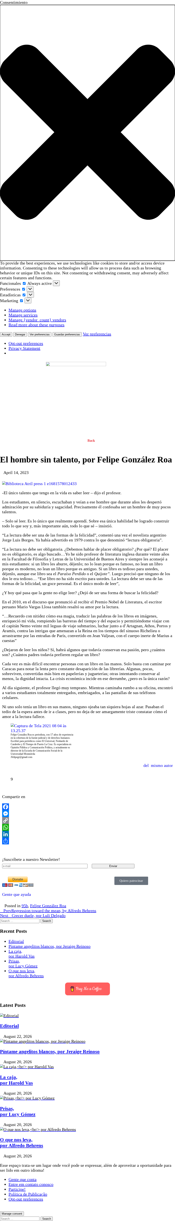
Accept (6, 334)
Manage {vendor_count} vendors (37, 319)
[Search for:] (20, 920)
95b (25, 905)
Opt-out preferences (26, 343)
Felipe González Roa (48, 905)
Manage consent (12, 1213)
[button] (87, 133)
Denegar (20, 334)
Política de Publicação (28, 1194)
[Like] (6, 779)
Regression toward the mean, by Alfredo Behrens (49, 910)
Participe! (17, 1189)
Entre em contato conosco (31, 1184)
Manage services (23, 315)
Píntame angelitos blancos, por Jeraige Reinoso (49, 946)
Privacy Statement (24, 348)
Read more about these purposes (36, 324)
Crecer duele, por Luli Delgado (33, 915)
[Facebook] (87, 806)
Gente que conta (22, 1179)
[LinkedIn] (87, 834)
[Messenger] (87, 813)
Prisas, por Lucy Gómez (23, 963)
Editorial (16, 941)
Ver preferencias (40, 334)
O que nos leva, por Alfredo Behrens (26, 973)
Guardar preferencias (67, 334)
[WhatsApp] (87, 827)
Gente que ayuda (16, 894)
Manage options (22, 310)
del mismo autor (158, 765)
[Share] (87, 841)
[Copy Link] (87, 820)
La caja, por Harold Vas (22, 953)
